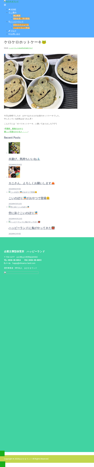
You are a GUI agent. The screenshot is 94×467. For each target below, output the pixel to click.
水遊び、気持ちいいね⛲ (24, 159)
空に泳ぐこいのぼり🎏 (23, 213)
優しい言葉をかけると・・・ (16, 132)
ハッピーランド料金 (21, 28)
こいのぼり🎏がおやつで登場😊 (29, 198)
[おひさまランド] (11, 1)
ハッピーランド (13, 48)
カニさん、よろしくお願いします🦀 (32, 183)
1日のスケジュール (21, 25)
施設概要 (17, 16)
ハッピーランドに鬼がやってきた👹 (32, 228)
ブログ (31, 48)
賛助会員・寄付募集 (21, 18)
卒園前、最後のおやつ (14, 129)
